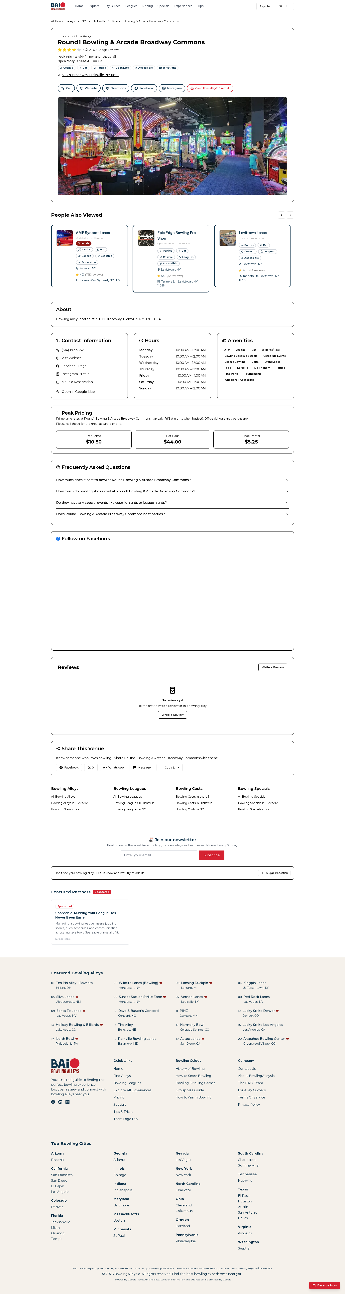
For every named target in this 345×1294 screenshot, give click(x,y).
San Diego (59, 1180)
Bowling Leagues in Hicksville (134, 803)
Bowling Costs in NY (190, 809)
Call (68, 88)
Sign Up (284, 6)
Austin (243, 1207)
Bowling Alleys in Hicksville (69, 803)
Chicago (119, 1175)
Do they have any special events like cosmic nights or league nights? (111, 503)
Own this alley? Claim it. (212, 88)
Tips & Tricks (123, 1112)
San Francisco (62, 1175)
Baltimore (121, 1205)
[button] (89, 256)
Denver (57, 1207)
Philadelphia (186, 1241)
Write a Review (273, 667)
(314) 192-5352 (73, 350)
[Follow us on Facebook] (53, 1102)
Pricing (147, 6)
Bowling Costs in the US (192, 796)
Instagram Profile (75, 374)
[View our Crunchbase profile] (67, 1102)
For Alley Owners (252, 1090)
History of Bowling (190, 1069)
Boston (119, 1220)
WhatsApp (116, 767)
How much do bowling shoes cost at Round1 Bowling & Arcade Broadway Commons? (125, 491)
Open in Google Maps (79, 392)
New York (183, 1175)
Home (79, 6)
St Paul (119, 1236)
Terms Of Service (251, 1097)
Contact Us (247, 1069)
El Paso (244, 1196)
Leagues (131, 6)
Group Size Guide (190, 1090)
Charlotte (183, 1190)
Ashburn (245, 1233)
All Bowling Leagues (127, 796)
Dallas (243, 1218)
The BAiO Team (250, 1083)
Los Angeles (60, 1192)
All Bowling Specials (251, 796)
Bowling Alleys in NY (65, 809)
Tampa (56, 1239)
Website (91, 88)
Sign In (265, 6)
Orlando (57, 1233)
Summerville (248, 1165)
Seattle (244, 1248)
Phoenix (57, 1160)
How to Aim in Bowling (194, 1097)
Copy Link (172, 767)
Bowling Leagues (127, 1083)
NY (84, 21)
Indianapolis (122, 1190)
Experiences (183, 6)
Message (144, 767)
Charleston (247, 1160)
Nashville (245, 1180)
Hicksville (99, 21)
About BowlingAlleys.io (256, 1076)
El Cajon (57, 1186)
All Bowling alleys (63, 21)
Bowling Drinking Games (195, 1083)
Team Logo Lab (125, 1119)
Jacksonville (60, 1222)
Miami (55, 1228)
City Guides (112, 6)
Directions (118, 88)
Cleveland (184, 1205)
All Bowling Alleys (63, 796)
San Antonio (247, 1212)
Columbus (184, 1211)
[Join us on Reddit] (60, 1102)
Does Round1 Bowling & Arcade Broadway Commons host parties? (110, 514)
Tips (200, 6)
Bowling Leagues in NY (129, 809)
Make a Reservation (77, 382)
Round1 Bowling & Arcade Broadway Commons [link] (145, 21)
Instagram (174, 88)
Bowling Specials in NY (254, 809)
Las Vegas (183, 1160)
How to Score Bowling (193, 1076)
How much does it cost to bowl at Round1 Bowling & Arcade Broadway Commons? (123, 480)
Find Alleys (122, 1076)
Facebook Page (74, 366)
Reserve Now (327, 1285)
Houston (245, 1201)
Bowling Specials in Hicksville (258, 803)
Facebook (146, 88)
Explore (94, 6)
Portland (183, 1226)
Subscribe (212, 855)
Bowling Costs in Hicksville (194, 803)
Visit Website (72, 358)
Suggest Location (277, 872)
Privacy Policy (249, 1104)
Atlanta (119, 1160)
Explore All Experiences (132, 1090)
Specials (164, 6)
